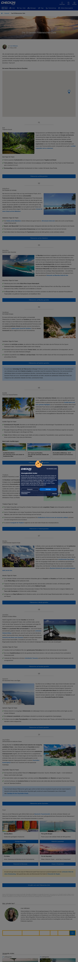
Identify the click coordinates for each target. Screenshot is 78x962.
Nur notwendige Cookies (52, 468)
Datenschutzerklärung (25, 492)
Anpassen (30, 489)
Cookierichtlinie (24, 493)
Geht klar (48, 489)
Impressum (54, 493)
